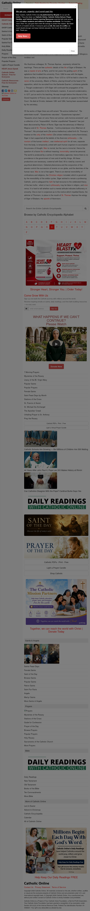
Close (73, 51)
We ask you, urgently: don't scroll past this (34, 11)
